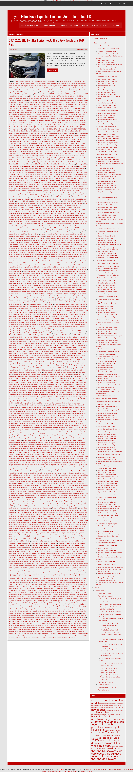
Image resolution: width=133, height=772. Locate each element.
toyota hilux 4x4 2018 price (73, 378)
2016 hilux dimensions (36, 88)
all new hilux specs (80, 193)
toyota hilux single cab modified (42, 493)
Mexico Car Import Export (107, 205)
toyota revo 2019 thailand (17, 547)
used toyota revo (14, 619)
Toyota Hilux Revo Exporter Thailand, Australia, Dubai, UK (51, 16)
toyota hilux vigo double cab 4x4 (30, 516)
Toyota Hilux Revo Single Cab (41, 479)
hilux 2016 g (33, 207)
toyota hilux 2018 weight (17, 347)
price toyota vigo (42, 281)
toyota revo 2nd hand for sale (35, 551)
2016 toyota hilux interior (25, 94)
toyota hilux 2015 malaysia (50, 314)
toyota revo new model (61, 570)
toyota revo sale (37, 578)
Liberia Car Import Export (107, 177)
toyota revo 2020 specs (76, 549)
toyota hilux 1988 (69, 306)
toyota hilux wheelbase (30, 524)
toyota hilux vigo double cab (105, 742)
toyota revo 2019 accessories (47, 543)
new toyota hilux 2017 (66, 269)
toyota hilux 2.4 (49, 308)
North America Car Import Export (108, 212)
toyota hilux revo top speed (17, 485)
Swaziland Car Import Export (108, 147)
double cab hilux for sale (53, 201)
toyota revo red (14, 578)
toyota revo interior (64, 568)
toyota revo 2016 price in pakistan (45, 537)
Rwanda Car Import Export (107, 101)
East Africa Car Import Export (107, 76)
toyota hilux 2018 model (71, 339)
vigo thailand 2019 (75, 631)
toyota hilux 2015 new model (69, 314)
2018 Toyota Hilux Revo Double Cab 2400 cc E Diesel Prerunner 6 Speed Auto (34, 112)
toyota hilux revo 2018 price (65, 444)
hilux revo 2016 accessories (78, 228)
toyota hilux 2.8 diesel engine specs (71, 310)
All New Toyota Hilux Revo (42, 195)
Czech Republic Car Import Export (109, 409)
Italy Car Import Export (106, 472)
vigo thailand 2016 (49, 631)
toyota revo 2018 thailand (17, 543)
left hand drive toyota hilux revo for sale (47, 254)
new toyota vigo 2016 (48, 277)
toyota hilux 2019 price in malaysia (61, 353)
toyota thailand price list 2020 (64, 592)
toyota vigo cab (52, 605)
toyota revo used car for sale (36, 586)
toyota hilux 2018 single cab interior (49, 343)
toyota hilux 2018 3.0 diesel (75, 335)
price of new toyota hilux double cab (57, 279)
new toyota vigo (21, 277)
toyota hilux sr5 (45, 500)
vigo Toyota (22, 634)
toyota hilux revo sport (20, 483)
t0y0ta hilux (60, 298)
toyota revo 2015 (56, 533)
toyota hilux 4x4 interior (30, 384)
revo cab (50, 283)
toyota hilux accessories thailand (66, 388)
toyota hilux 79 (30, 388)
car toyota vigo (60, 199)
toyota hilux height (43, 417)
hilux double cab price (47, 217)
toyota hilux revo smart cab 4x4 (26, 481)
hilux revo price (68, 234)
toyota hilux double (27, 399)
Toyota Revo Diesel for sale (17, 564)
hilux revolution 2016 (37, 240)
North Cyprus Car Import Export (109, 376)
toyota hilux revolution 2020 (66, 491)
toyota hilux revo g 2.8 (75, 465)
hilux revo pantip (45, 234)
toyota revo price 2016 (55, 574)
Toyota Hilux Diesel (59, 395)
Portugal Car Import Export (107, 483)
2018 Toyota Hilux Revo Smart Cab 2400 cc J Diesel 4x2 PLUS (28, 170)
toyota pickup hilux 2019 (37, 528)
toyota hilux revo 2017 (22, 442)
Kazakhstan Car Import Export (108, 266)
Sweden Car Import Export (107, 449)
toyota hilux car (59, 393)
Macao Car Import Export (107, 289)
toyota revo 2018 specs (76, 541)
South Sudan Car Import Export (109, 122)
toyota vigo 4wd (20, 605)
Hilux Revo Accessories (77, 230)
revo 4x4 (23, 283)
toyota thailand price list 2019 (44, 592)
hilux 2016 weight (37, 209)
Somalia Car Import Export (107, 103)
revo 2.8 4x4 (68, 281)
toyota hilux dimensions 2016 (29, 397)
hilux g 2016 (13, 221)
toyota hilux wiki (44, 524)
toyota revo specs (26, 582)
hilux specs (61, 240)
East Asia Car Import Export (106, 278)
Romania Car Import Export (107, 417)
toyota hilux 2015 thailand (49, 316)
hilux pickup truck (67, 226)
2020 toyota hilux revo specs (66, 189)
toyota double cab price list (67, 302)
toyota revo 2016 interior (55, 535)
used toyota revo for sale (64, 619)
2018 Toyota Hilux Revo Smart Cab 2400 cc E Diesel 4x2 (51, 162)
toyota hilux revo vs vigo (23, 489)
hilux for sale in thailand (77, 219)
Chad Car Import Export (106, 60)
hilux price (77, 226)
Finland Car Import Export (107, 436)
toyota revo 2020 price (38, 549)
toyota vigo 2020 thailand (72, 603)
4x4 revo (68, 191)
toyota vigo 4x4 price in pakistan (36, 605)
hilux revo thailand (55, 238)
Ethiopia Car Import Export (107, 88)
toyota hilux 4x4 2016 (64, 376)
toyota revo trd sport (45, 584)
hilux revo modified (20, 234)
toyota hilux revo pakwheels (61, 471)
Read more (52, 70)
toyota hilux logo (53, 421)
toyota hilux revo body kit (68, 458)
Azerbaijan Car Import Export (108, 357)
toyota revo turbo (73, 584)
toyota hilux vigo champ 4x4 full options (50, 514)
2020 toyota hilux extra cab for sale (29, 189)
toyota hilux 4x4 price (20, 386)
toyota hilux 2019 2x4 (75, 347)
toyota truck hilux (80, 592)
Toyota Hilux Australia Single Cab (111, 599)
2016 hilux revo (42, 90)
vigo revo (40, 631)
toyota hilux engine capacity (67, 411)
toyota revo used (21, 586)
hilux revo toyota (67, 238)
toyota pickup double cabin (34, 526)
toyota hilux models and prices (58, 423)
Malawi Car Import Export (107, 92)
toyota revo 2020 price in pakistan (57, 549)
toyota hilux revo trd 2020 (21, 487)
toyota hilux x (54, 524)
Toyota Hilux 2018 (15, 335)
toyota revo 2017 (20, 539)
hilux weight (13, 248)
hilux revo (33, 228)
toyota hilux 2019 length (53, 351)
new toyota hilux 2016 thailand (49, 269)
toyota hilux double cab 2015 (76, 399)
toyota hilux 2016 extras (16, 322)
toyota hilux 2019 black (30, 349)
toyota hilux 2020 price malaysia (60, 368)
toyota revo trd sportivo (59, 584)
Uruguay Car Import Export (107, 255)
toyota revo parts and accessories (47, 572)
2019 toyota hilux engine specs (71, 180)
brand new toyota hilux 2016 (22, 199)
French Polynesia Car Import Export (110, 569)
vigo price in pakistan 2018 (65, 629)
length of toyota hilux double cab (71, 254)
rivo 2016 (24, 298)
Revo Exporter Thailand (100, 25)
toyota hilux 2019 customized (47, 349)
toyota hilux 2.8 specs (61, 312)
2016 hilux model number (97, 701)
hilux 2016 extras (22, 207)
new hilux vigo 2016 (19, 263)
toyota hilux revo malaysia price (51, 469)
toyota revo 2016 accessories (37, 535)
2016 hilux (24, 88)
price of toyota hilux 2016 (77, 279)
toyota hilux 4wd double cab (29, 376)
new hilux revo (26, 261)
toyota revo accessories (50, 553)
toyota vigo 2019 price (45, 601)
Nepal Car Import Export (106, 312)
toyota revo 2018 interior (65, 539)
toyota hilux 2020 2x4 (23, 362)
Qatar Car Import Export (106, 383)
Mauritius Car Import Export (107, 94)
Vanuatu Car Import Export (107, 542)
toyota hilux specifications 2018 (50, 495)
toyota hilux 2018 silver (30, 343)
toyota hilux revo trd (33, 485)
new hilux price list (15, 261)
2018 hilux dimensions (20, 100)
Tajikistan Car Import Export (107, 271)
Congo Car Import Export (106, 62)
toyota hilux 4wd (14, 376)
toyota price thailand (62, 531)
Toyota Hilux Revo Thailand (56, 483)
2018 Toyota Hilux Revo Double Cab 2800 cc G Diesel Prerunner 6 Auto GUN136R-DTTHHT (51, 143)
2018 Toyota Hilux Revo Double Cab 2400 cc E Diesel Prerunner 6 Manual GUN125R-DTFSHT (55, 110)
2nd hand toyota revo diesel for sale (47, 191)
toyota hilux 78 (20, 388)
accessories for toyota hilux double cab (21, 193)
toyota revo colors (23, 559)
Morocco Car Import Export (107, 119)
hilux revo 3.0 (55, 230)
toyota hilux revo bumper (23, 461)
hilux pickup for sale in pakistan (51, 226)
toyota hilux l (18, 421)
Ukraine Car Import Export (107, 426)
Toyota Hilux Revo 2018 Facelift (110, 611)
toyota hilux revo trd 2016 (49, 485)
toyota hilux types (21, 508)
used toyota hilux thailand (60, 617)
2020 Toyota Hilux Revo (49, 189)
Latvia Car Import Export (106, 443)
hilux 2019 (76, 209)
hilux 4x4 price (27, 213)
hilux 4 (50, 211)
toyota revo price (41, 574)
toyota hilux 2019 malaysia (70, 351)
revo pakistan (53, 287)
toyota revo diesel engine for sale (52, 561)
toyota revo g (60, 566)
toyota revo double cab (52, 564)
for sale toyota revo (43, 203)
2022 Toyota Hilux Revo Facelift (110, 607)
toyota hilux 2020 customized (74, 362)
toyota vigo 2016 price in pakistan (54, 596)
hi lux (81, 203)
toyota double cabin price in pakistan (66, 304)
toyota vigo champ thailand (71, 609)
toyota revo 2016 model (71, 535)
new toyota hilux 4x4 (15, 271)
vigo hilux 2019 (43, 627)
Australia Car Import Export (107, 524)
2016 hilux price (31, 90)
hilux (15, 205)
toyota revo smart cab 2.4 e (38, 580)
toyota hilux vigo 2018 (64, 510)
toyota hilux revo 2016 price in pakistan (35, 440)
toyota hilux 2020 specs (62, 370)
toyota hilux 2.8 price (46, 312)
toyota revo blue (73, 555)
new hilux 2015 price (66, 257)
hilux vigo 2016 (71, 244)
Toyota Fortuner (103, 690)
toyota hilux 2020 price (73, 366)
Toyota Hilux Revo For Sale (34, 463)
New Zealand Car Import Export (109, 526)
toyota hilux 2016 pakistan (33, 324)
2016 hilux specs (53, 90)
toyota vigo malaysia (79, 611)
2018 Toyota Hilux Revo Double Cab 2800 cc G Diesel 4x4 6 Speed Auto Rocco (50, 133)
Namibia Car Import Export (107, 140)
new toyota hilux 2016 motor (69, 267)
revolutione (18, 294)
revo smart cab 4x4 (15, 292)
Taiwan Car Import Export (107, 294)
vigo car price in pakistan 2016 (36, 623)
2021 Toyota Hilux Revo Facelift (110, 605)
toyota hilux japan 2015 (52, 419)
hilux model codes (23, 224)
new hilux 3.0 (77, 257)
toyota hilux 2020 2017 (69, 360)
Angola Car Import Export (107, 52)
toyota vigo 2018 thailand (17, 601)
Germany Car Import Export (107, 504)
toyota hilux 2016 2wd (48, 318)
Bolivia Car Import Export (107, 234)
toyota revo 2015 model (69, 533)
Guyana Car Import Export (107, 247)
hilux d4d (49, 215)
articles (96, 41)
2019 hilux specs (70, 178)
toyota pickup (20, 526)
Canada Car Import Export (107, 217)
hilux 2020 (84, 209)
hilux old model (77, 224)
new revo (47, 263)
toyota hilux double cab (41, 399)
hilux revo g (76, 232)
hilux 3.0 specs (26, 211)
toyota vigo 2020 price (33, 603)
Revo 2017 (16, 283)
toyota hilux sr (35, 500)
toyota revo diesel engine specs (74, 561)
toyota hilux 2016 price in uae (36, 327)
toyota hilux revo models (70, 469)
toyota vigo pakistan (15, 613)
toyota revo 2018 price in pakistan (57, 541)
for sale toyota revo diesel (58, 203)
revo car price (13, 285)
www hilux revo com (61, 636)
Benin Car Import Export (106, 157)
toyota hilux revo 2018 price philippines (36, 446)
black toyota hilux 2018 (52, 197)
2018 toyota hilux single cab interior (60, 176)
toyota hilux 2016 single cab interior (51, 329)
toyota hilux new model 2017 (73, 425)
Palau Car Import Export (106, 561)
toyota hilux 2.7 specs (42, 310)
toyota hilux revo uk (55, 487)
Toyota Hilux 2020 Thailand (33, 372)
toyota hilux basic (53, 390)
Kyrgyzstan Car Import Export (108, 268)
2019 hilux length (30, 178)
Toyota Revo (13, 49)
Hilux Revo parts (56, 234)
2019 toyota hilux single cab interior (75, 182)
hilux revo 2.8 (41, 228)
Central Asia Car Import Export (107, 263)
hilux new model (66, 224)
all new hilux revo (67, 193)
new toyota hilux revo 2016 (75, 273)
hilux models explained (45, 224)
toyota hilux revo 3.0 (73, 454)
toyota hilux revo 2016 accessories (50, 438)
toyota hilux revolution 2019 (47, 491)
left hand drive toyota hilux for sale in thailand (50, 252)
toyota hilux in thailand (57, 417)
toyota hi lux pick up (24, 306)
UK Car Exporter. (86, 771)
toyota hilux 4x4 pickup (62, 384)
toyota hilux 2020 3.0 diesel (39, 362)
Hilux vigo (52, 244)
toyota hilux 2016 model (16, 324)
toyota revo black (61, 555)
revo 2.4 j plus (59, 281)
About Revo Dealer (100, 38)
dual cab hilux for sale (16, 203)
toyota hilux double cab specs (43, 407)
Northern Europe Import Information (109, 429)
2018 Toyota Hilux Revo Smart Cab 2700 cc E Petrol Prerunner (39, 172)
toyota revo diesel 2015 (50, 559)
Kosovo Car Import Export (107, 474)
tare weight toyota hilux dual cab (74, 298)
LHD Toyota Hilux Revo (23, 81)
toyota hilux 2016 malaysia (78, 322)
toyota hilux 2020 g (51, 364)
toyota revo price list (57, 576)
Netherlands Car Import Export (108, 513)
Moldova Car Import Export (107, 413)
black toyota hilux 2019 (67, 197)
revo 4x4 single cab (33, 283)
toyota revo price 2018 (70, 574)
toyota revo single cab (66, 578)
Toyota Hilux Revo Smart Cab (110, 677)
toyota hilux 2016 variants (78, 331)
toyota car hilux (53, 302)
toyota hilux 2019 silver (49, 355)
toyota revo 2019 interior (66, 543)
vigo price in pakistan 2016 (47, 629)
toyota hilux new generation (38, 425)
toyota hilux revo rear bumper (69, 475)
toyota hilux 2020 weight (68, 372)
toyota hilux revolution (70, 489)
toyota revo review (25, 578)
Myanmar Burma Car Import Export (110, 336)
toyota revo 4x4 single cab (33, 553)
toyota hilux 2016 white (33, 333)
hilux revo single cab (51, 236)
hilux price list (24, 228)
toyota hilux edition (38, 411)
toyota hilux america (20, 390)
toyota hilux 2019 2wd (60, 347)
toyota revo (73, 531)
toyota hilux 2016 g (31, 322)
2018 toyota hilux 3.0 (35, 102)
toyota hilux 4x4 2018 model (55, 378)
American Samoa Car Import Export (110, 567)
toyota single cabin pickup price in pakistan (68, 588)
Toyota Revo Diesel (36, 559)
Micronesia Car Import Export (107, 545)
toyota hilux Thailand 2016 (59, 502)
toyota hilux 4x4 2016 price (22, 378)
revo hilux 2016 (21, 287)
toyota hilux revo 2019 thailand (68, 450)
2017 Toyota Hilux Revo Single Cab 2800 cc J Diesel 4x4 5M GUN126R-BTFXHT (52, 98)
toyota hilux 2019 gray (37, 351)
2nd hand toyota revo (28, 191)
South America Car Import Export (108, 229)
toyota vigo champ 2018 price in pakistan (30, 607)
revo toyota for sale (68, 292)
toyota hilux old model (31, 428)
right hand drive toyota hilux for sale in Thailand (30, 296)
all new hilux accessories (53, 193)
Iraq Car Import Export (106, 365)
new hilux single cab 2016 (54, 261)
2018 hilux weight (22, 102)
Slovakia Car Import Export (107, 424)
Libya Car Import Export (106, 117)
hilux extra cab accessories (44, 219)
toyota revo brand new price (26, 557)
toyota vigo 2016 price (35, 596)
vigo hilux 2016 (57, 625)
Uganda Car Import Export (107, 107)
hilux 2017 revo (60, 209)
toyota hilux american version (37, 390)
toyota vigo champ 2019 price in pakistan (57, 607)
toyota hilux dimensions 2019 (69, 397)
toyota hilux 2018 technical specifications (38, 345)
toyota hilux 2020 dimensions (18, 364)
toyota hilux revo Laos (64, 467)
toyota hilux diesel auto (73, 395)
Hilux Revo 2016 (62, 228)
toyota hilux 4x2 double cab (48, 376)
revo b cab (43, 283)
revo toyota (34, 292)
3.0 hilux (62, 191)
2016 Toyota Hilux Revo (57, 94)
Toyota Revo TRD (18, 584)
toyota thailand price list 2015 (63, 590)
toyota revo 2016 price (26, 537)
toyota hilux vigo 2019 (79, 510)
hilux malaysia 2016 (76, 221)
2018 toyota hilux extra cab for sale (29, 104)
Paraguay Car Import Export (108, 249)
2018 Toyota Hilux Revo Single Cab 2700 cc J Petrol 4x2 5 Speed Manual (32, 156)
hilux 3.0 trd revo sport (39, 211)
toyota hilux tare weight (58, 500)
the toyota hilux (45, 300)
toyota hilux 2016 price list (55, 327)
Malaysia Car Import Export (107, 333)
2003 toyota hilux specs (26, 83)
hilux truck (16, 244)
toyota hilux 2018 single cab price (73, 343)
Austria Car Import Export (107, 498)
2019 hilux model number (45, 178)
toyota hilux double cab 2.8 (57, 399)
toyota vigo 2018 (43, 598)
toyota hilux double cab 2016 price (43, 401)
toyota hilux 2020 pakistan (56, 366)
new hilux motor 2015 (68, 259)
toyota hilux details (47, 395)
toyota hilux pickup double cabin (32, 430)
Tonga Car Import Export (106, 578)
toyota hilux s (80, 491)
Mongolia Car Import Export (107, 292)
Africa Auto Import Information (105, 46)
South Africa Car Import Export (108, 145)
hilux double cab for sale (31, 217)
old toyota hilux (71, 277)
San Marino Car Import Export (108, 485)
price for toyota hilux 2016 (23, 279)
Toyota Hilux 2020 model (40, 366)
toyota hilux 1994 (26, 308)
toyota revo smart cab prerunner (58, 580)
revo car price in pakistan (26, 285)
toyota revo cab (61, 557)
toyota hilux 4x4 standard (72, 386)
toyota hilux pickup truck (63, 432)
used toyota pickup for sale (77, 617)
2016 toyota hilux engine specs (62, 92)
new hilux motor (55, 259)
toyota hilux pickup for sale (52, 430)
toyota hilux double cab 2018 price (66, 401)
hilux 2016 (70, 205)
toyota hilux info (70, 417)
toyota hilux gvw (31, 417)
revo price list (19, 290)
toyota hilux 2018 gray (21, 339)
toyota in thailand (64, 524)
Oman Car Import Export (106, 378)
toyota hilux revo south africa (63, 481)
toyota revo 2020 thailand (17, 551)
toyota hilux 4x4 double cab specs (64, 382)
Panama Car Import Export (107, 209)
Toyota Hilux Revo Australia (35, 458)
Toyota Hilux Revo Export (108, 670)
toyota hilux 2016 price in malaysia (69, 324)
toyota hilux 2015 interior (33, 314)
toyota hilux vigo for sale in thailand (75, 516)
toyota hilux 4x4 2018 (39, 378)
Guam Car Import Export (106, 548)
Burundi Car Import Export (107, 79)
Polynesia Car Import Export (106, 564)
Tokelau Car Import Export (107, 576)
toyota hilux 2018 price (26, 341)
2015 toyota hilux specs (78, 86)
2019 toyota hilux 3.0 (21, 180)
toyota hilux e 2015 (58, 409)
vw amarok (51, 634)
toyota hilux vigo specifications (70, 520)
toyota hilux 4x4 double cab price (42, 382)
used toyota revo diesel (27, 619)
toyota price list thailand (47, 531)
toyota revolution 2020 (46, 588)
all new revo (13, 195)
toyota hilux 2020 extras (36, 364)
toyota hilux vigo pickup (72, 518)
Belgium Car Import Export (107, 500)
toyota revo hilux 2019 (35, 568)
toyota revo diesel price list (35, 564)
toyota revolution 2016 (77, 586)
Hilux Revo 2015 (51, 228)
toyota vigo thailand (22, 615)
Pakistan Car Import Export (107, 315)
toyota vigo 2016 (22, 596)
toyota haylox (13, 306)
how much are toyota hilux (50, 248)
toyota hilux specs (31, 498)
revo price (71, 287)
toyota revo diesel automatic (67, 559)
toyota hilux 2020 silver (79, 368)
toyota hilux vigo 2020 (16, 512)
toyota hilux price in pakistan (53, 434)
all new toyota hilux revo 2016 (61, 195)
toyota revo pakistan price (26, 572)
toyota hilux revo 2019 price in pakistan (25, 450)
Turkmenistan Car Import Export (109, 273)
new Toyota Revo (72, 275)
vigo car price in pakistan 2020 (19, 625)
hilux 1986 (27, 205)
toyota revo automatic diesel (47, 555)
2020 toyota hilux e (65, 187)
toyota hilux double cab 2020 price (35, 403)
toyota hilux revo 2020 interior (49, 452)
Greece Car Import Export (107, 470)
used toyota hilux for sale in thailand (20, 617)
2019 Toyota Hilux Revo (36, 182)
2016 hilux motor (20, 90)
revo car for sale (68, 283)
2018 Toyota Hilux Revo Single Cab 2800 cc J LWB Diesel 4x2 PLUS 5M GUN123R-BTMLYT (38, 160)
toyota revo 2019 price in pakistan (57, 545)
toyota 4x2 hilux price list (21, 302)
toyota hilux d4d (19, 395)
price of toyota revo (15, 281)
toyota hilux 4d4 (78, 374)
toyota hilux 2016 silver (31, 329)
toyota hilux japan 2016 (68, 419)
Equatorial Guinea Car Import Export (110, 67)
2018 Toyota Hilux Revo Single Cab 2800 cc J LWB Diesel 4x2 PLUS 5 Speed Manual (58, 158)
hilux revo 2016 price (32, 230)
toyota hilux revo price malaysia (31, 475)
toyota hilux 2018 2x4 (59, 335)
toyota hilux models (42, 423)
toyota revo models (47, 570)
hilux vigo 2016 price (117, 714)
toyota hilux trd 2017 (58, 504)
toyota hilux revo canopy (40, 461)
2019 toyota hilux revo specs (54, 182)
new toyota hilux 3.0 (80, 269)
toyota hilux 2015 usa (65, 316)
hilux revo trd (77, 238)
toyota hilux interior (23, 419)
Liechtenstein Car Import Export (109, 506)
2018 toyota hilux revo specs (39, 176)
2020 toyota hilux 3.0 (32, 187)
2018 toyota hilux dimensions (52, 102)
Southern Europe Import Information (109, 454)
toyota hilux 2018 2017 (28, 335)
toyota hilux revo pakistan (43, 471)
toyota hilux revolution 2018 (29, 491)
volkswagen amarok (40, 634)
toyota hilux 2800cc (19, 374)
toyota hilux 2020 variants (51, 372)
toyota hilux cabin (34, 393)
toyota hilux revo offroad (26, 471)
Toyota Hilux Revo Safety (108, 673)
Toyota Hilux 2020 (55, 360)
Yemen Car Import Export (106, 396)
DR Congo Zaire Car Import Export (110, 65)
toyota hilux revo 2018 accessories (24, 444)
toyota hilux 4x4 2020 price (22, 382)
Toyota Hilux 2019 (31, 347)
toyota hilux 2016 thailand (60, 331)
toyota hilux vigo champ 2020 (27, 514)
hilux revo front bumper (64, 232)
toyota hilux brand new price (69, 390)
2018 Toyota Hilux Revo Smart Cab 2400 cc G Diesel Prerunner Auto (63, 168)
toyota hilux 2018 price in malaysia (45, 341)
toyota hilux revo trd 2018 (66, 485)
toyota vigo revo (58, 613)
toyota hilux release (70, 434)
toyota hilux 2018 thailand (60, 345)
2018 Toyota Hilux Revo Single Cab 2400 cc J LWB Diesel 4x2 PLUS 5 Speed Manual (48, 149)
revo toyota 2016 (44, 292)
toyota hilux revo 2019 (22, 448)
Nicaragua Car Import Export (108, 207)
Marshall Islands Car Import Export (110, 552)
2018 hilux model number (64, 100)
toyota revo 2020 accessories (47, 547)
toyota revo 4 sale (71, 551)
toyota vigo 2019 (31, 601)
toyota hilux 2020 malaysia (22, 366)
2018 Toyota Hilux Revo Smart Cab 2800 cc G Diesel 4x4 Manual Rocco (44, 174)
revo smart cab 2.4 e (65, 290)
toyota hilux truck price (62, 506)
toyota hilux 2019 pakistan (25, 353)
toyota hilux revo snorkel (45, 481)
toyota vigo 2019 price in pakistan (63, 601)
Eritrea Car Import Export (106, 85)
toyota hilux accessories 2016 (45, 388)
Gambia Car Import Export (107, 168)
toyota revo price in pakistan (41, 576)
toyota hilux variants (44, 508)
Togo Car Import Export (106, 192)
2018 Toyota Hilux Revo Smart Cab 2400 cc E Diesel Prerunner (55, 164)
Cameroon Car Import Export (108, 54)
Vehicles (85, 25)
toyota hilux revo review (23, 477)
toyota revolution (63, 586)
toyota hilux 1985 (57, 306)
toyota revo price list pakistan (73, 576)
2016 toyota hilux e (45, 92)
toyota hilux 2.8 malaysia (31, 312)
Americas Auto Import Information (106, 195)
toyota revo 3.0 (50, 551)
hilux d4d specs (58, 215)
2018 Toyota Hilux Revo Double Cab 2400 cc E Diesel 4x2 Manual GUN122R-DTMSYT (48, 106)
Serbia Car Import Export (106, 487)
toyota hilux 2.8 (55, 310)
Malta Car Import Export (106, 479)
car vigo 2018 (79, 199)
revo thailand (26, 292)
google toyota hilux (73, 203)
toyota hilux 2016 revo (16, 329)
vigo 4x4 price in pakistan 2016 (33, 621)
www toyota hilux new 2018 (18, 638)
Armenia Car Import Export (107, 354)
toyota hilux (47, 306)
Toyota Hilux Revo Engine (17, 463)
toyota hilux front (29, 415)
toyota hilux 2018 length (37, 339)
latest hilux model (33, 250)
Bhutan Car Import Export (107, 304)
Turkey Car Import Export (106, 389)
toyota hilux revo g (61, 465)
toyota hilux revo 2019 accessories (41, 448)
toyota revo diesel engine (33, 561)
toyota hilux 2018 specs (16, 345)
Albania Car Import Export (107, 457)
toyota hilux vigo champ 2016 (47, 512)
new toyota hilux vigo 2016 (34, 275)
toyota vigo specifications (72, 613)
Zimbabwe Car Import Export (108, 151)
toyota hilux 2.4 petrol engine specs (66, 308)
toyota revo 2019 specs (76, 545)
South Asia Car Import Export (107, 297)
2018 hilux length (49, 100)
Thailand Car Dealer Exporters (95, 770)
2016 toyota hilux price (41, 94)
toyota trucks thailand (30, 594)
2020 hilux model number (60, 184)
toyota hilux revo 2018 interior (45, 444)
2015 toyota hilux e (26, 86)
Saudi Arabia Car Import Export (109, 385)
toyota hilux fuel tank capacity (44, 415)
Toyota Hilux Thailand (26, 502)
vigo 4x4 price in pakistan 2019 (74, 621)
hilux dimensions (68, 215)
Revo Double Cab (68, 285)
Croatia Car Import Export (107, 466)
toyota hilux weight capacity (55, 522)
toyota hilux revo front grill (46, 465)
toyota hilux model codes (27, 423)
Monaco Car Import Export (107, 511)
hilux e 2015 (18, 219)
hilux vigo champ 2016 (40, 246)
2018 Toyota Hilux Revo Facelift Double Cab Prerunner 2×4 (111, 634)
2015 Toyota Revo (15, 88)
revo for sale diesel (80, 285)
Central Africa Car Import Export (108, 49)
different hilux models (38, 201)
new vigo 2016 (61, 277)
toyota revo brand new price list (45, 557)
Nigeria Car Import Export (107, 185)
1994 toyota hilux (65, 81)
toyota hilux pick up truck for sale (76, 428)
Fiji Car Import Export (105, 532)
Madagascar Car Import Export (109, 136)
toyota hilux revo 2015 (49, 436)
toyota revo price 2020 (23, 576)
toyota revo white (51, 586)
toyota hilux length (42, 421)
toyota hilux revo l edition (48, 467)
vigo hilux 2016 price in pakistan (73, 625)
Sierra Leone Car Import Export (108, 190)
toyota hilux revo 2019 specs (48, 450)
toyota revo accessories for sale (68, 553)
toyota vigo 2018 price (57, 598)
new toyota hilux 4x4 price (31, 271)
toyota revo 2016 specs (63, 537)
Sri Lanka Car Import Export (107, 317)
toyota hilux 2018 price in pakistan (68, 341)
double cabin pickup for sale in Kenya (74, 201)
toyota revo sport (38, 582)
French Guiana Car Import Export (109, 245)
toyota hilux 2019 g (23, 351)
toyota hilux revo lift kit (79, 467)
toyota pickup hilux (49, 526)
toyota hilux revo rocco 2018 (58, 477)
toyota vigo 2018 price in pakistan (76, 598)
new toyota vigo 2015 (34, 277)
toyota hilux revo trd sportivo (39, 487)
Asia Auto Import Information (105, 260)
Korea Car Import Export (106, 287)
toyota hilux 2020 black (56, 362)
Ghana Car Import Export (106, 170)
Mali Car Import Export (106, 179)
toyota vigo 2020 (20, 603)
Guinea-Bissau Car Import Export (109, 174)
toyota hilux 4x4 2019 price (46, 380)
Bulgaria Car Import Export (107, 406)
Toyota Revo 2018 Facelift (69, 25)
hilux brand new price (69, 213)
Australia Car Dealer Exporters (117, 770)
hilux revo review (38, 236)
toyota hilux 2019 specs (34, 357)
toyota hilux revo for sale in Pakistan (25, 465)
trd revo (57, 615)
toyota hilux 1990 (80, 306)
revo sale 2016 (29, 290)
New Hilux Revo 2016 (39, 261)
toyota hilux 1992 (14, 308)
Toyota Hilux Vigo (57, 508)
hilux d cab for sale (39, 215)
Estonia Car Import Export (107, 434)
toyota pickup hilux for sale (71, 528)
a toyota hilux (76, 191)
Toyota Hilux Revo (49, 25)
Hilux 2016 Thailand (24, 209)
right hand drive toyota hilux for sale (50, 294)
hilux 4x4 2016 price (67, 211)
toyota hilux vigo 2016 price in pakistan (28, 510)
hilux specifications (51, 240)
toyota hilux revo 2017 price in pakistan (61, 442)
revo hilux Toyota (42, 287)
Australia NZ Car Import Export (107, 521)
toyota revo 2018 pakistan (22, 541)
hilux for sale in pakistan (61, 219)
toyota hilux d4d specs (33, 395)
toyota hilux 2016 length (61, 322)
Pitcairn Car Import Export (107, 571)
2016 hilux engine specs (51, 88)
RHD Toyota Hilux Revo (30, 294)
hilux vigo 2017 (18, 246)
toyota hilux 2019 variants (23, 360)
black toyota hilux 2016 (36, 197)
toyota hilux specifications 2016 (29, 495)
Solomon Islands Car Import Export (110, 540)
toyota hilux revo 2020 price (68, 452)
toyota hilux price (22, 434)
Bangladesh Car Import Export (108, 302)
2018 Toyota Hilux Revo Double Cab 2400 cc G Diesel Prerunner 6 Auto (49, 121)
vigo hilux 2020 (75, 627)
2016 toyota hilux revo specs (74, 94)
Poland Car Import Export (107, 415)
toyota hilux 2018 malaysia (54, 339)
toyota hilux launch (29, 421)
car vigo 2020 (20, 201)
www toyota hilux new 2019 (37, 638)
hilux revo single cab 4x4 (67, 236)
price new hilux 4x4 (38, 279)
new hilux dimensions (28, 259)
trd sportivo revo (65, 615)
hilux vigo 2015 (61, 244)
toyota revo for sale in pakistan (46, 566)
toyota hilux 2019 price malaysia (30, 355)
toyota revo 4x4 (82, 551)
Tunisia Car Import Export (107, 126)
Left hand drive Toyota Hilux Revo (23, 254)
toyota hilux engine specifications (27, 413)
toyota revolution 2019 (31, 588)
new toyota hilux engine (48, 271)
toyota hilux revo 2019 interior (62, 448)
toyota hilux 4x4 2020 (63, 380)
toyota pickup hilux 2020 (54, 528)
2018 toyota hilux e (69, 102)
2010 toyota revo (64, 83)
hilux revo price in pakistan (24, 236)
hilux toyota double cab (41, 242)
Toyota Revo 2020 (32, 547)
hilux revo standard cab (40, 238)
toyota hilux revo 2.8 (19, 436)
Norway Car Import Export (107, 447)
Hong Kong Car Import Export (108, 283)
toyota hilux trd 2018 (72, 504)
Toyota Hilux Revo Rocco (40, 477)
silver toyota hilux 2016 (47, 298)
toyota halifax (82, 304)
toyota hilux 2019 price (42, 353)
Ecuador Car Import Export (107, 242)
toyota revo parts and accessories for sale (71, 572)
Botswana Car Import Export (108, 132)
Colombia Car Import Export (107, 240)
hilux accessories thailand (53, 213)
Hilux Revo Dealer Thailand (30, 25)
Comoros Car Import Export (107, 81)
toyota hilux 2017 (46, 333)
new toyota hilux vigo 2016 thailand (55, 275)
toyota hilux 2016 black (20, 320)
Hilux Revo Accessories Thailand (19, 232)
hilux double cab (80, 215)
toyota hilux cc (69, 393)
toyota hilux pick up (59, 428)
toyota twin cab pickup (45, 594)
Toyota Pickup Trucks (104, 593)
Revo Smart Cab (53, 290)
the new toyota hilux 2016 (31, 300)
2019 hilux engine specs (16, 178)
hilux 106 (20, 205)
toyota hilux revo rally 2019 (50, 475)
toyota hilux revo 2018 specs (59, 446)
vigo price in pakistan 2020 (27, 631)
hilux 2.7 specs (43, 205)
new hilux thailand (69, 261)
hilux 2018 (69, 209)
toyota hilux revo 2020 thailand (56, 454)
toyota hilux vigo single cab (50, 520)
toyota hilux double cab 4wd (56, 403)
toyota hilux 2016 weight (17, 333)
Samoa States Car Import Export (109, 573)
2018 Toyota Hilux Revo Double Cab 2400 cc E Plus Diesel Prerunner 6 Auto (56, 114)
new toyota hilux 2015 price (56, 265)
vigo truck (30, 634)
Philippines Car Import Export (108, 338)
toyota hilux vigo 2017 (49, 510)
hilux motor (57, 224)
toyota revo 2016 (21, 535)
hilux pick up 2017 (21, 226)
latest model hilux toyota (47, 250)
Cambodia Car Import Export (108, 327)
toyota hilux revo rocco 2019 (22, 479)
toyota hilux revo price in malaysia (40, 473)
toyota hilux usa (32, 508)
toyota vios (50, 615)
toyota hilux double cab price (54, 405)
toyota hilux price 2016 (36, 434)
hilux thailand (81, 240)
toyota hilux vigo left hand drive (54, 518)
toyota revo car (72, 557)
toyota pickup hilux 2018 (21, 528)
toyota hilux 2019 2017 (45, 347)
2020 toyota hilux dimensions (49, 187)
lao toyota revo (22, 250)
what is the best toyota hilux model (24, 636)
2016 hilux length (65, 88)
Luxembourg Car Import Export (108, 508)
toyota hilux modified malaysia (18, 425)
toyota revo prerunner (28, 574)
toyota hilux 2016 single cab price (74, 329)
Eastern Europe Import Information (108, 401)
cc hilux (28, 201)
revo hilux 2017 (31, 287)
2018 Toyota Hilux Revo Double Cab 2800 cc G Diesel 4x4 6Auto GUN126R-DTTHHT (46, 137)
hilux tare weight (71, 240)
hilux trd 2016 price (67, 242)
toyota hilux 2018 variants (78, 345)
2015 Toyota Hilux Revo (41, 86)
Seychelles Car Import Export (108, 143)
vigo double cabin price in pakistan (40, 625)
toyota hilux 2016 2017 (33, 318)
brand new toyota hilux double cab (43, 199)
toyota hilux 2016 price (50, 324)
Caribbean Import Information (107, 198)
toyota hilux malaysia (67, 421)
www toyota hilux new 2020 (56, 638)
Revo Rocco (116, 25)
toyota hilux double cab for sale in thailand (30, 405)
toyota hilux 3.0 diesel (33, 374)
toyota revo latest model (78, 568)
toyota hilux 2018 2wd (44, 335)
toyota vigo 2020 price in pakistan (52, 603)
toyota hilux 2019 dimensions (67, 349)
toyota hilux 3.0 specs (48, 374)
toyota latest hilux (77, 524)
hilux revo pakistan (33, 234)
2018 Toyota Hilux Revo (49, 104)
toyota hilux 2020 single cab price (43, 370)
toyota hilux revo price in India (18, 473)
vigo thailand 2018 (62, 631)
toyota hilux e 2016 (71, 409)
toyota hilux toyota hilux (29, 504)
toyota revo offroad (75, 570)
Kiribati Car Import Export (107, 550)
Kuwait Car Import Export (107, 372)
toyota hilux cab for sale (19, 393)
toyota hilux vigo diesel (71, 514)
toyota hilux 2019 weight (41, 360)
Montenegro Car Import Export (108, 481)
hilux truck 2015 (25, 244)
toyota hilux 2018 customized (34, 337)
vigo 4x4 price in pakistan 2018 (54, 621)
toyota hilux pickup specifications (43, 432)
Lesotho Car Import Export (107, 134)
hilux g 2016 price (23, 221)
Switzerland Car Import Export (108, 515)
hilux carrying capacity (19, 215)
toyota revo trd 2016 (31, 584)
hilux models (33, 224)
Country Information (100, 43)
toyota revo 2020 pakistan (22, 549)
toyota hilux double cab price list (74, 405)
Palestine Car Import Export (107, 380)
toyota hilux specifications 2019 (71, 495)
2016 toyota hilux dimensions (29, 92)
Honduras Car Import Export (108, 203)
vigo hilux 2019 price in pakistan (58, 627)
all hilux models (40, 193)
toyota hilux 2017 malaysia (61, 333)
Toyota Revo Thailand (64, 582)
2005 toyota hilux (40, 83)
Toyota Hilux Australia (105, 596)
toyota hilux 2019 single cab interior (68, 355)
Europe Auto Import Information (106, 399)
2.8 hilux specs (13, 83)
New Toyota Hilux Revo (58, 273)
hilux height (42, 221)
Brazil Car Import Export (106, 236)
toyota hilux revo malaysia (32, 469)
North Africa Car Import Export (107, 110)
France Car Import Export (107, 502)
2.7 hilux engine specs (78, 81)
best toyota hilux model (20, 197)
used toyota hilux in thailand (42, 617)
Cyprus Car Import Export (107, 361)
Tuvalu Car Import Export (106, 580)
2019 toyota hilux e (54, 180)
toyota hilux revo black (52, 458)
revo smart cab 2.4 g (79, 290)
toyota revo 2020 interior (66, 547)
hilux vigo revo (80, 246)
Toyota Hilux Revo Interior (31, 467)
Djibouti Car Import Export (107, 83)
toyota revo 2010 (32, 533)
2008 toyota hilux (52, 83)
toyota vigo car (62, 605)
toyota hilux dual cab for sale (41, 409)
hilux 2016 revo (72, 207)
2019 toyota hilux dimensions (37, 180)
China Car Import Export (106, 281)
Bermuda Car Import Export (107, 215)
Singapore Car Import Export (108, 340)
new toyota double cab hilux (70, 263)
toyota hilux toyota (15, 504)
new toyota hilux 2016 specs (29, 269)
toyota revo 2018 (32, 539)
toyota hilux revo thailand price (76, 483)
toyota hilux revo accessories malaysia (67, 456)
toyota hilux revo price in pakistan (62, 473)
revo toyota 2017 (56, 292)
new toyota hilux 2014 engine (22, 265)
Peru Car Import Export (106, 251)
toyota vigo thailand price (38, 615)
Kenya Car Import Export (106, 90)
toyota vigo (56, 594)
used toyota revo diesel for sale (46, 619)
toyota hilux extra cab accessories (50, 413)
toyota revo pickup (15, 574)
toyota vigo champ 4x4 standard (30, 609)
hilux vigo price (52, 246)
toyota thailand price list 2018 (24, 592)
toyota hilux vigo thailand (24, 522)
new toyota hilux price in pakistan (39, 273)
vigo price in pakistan (31, 629)
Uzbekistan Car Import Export (108, 275)
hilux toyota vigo (54, 242)
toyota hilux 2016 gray (45, 322)
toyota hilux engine (51, 411)
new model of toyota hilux (35, 263)
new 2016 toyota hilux (44, 257)
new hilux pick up (81, 259)
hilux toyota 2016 (27, 242)
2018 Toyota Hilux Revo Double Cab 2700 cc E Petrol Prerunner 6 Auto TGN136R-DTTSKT (54, 129)
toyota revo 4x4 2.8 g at (16, 553)
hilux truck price (36, 244)
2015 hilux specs (14, 86)
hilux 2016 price (42, 207)
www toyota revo (71, 638)
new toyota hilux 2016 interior (30, 267)
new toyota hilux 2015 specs (75, 265)
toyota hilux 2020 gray (65, 364)
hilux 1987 (35, 205)
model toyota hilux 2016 (29, 257)
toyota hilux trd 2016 (44, 504)
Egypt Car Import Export (106, 115)
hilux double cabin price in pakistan (66, 217)
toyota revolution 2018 (16, 588)
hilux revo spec (17, 238)
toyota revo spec (74, 580)
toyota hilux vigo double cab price (52, 516)
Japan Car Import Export (106, 285)
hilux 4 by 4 (56, 211)
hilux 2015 (62, 205)
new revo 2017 (55, 263)
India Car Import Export (106, 306)
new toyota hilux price (20, 273)
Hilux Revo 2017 (45, 230)
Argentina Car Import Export (108, 232)
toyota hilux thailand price (77, 502)
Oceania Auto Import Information (106, 518)
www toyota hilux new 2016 (78, 636)
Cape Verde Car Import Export (108, 161)
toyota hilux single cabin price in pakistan (66, 493)
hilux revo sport (27, 238)
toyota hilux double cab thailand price (66, 407)
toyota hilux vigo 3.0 (30, 512)
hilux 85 (42, 213)
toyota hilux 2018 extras (71, 337)
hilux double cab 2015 (16, 217)
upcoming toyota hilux (79, 615)
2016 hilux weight (65, 90)
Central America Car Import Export (109, 200)
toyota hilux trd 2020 (21, 506)
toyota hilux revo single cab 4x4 (61, 479)
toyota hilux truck (48, 506)
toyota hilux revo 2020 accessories (28, 452)
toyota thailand (21, 590)
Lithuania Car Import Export (107, 445)
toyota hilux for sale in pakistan (71, 413)
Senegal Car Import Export (107, 187)
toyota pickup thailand (32, 531)
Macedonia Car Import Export (108, 477)
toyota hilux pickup (15, 430)
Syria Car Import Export (106, 387)
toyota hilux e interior (24, 411)
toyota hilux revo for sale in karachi (55, 463)
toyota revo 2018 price (38, 541)
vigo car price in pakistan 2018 (57, 623)
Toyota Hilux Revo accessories (44, 456)
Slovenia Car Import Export (107, 490)
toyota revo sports (51, 582)
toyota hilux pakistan (45, 428)
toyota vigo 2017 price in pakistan (27, 598)
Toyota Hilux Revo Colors (57, 461)
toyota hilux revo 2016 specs (58, 440)
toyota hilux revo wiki (38, 489)
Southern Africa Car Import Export (108, 129)
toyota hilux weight (39, 522)
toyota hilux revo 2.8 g (34, 436)
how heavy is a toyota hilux (32, 248)
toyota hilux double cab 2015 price (20, 401)
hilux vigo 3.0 (27, 246)
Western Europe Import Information (109, 495)
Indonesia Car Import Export (107, 329)
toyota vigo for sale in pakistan (30, 611)
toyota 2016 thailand (69, 300)
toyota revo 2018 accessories (47, 539)
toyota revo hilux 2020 (50, 568)
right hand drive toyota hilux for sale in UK (60, 296)
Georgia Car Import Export (107, 363)
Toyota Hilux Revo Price (78, 471)
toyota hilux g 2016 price (63, 415)
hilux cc (30, 215)
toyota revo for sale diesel (27, 566)
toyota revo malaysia (15, 570)
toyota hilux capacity (47, 393)
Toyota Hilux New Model (55, 425)
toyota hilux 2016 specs (16, 331)
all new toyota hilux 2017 (25, 195)
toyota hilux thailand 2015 (41, 502)
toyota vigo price (28, 613)
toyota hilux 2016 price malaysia (75, 327)
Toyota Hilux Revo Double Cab (75, 461)
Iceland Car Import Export (107, 438)
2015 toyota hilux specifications (59, 86)
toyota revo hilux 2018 (20, 568)
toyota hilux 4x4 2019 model (28, 380)
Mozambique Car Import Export (109, 138)
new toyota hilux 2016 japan (50, 267)
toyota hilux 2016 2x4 (63, 318)
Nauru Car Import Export (106, 555)
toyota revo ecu (65, 564)
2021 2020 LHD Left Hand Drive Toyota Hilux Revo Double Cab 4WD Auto (46, 42)
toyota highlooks (37, 306)
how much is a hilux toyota (68, 248)
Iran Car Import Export (106, 308)
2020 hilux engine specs (31, 184)
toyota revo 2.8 (22, 533)
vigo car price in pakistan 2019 (77, 623)
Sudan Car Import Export (106, 124)
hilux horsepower (51, 221)
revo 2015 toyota (78, 281)
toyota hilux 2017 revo (78, 333)
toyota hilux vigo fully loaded (18, 518)
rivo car (30, 298)
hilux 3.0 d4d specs (15, 211)
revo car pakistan (79, 283)
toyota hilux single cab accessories (20, 493)
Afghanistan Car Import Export (108, 299)
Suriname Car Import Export (107, 253)
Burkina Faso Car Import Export (109, 159)
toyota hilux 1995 (38, 308)
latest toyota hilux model (63, 250)
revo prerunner (63, 287)
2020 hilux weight (19, 187)
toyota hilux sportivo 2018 (63, 498)
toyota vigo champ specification (52, 609)
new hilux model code (42, 259)
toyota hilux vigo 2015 (71, 508)
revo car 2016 (58, 283)
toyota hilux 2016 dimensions (58, 320)
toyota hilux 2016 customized (38, 320)
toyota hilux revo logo (16, 469)
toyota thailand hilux (33, 590)
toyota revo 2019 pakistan (22, 545)
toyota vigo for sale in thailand (50, 611)
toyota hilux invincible (37, 419)
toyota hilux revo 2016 (31, 438)
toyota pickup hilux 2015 (64, 526)
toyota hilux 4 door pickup (64, 374)
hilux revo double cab (37, 232)
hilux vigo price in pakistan (66, 246)
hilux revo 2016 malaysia (17, 230)
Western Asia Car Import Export (108, 352)
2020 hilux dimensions (16, 184)
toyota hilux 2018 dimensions (53, 337)
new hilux (55, 257)
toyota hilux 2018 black (16, 337)
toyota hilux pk (76, 432)
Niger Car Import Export (106, 183)
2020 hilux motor (74, 184)
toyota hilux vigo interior (36, 518)
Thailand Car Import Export (107, 342)
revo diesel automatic (42, 285)
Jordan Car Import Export (106, 370)
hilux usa (45, 244)
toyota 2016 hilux (56, 300)
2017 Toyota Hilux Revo (47, 96)
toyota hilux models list (76, 423)
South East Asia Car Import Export (108, 320)
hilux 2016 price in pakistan (57, 207)
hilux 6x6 (36, 213)
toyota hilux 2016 (19, 318)
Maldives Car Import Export (107, 310)
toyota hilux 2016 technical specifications (38, 331)
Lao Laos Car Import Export (107, 331)
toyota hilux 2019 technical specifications (56, 357)
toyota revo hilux (70, 566)
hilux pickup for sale (34, 226)
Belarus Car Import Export (107, 404)
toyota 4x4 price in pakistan (38, 302)
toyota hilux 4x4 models (46, 384)
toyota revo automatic (30, 555)
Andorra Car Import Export (107, 459)
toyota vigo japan (66, 611)
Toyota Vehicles (100, 590)
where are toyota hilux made (45, 636)
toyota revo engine (77, 564)
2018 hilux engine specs (35, 100)
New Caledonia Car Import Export (109, 534)
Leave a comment (82, 49)
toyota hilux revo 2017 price (39, 442)
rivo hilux (37, 298)
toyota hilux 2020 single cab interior (20, 370)
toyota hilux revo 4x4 (27, 456)
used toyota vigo (78, 619)
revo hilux (12, 287)
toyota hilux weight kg (72, 522)
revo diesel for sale (56, 285)
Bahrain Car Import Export (107, 359)
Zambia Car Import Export (107, 149)
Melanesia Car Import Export (106, 529)
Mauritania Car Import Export (108, 181)
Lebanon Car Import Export (107, 374)
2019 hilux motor (59, 178)
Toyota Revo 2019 (32, 543)
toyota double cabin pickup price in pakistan (39, 304)
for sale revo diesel (30, 203)
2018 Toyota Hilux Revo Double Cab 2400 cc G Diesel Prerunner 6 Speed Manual (55, 125)
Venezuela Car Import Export (108, 258)
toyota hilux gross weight (17, 417)
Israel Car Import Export (106, 367)
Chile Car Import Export (106, 238)
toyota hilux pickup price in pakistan (20, 432)
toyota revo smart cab (22, 580)
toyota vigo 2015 (66, 594)
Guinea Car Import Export (107, 172)
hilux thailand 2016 (15, 242)
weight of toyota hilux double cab (66, 634)
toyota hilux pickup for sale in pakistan (73, 430)
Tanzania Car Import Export (107, 105)
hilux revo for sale (51, 232)
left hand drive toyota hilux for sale (24, 252)
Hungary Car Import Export (107, 411)
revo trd (77, 292)
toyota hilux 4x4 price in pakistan (38, 386)
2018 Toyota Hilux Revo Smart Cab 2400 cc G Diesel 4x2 (59, 166)
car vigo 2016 (69, 199)
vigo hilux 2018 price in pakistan (26, 627)
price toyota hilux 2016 (29, 281)
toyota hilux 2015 (74, 312)
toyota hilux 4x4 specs (56, 386)
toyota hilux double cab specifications (21, 407)
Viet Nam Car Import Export (107, 349)
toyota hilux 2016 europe (76, 320)
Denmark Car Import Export (107, 432)
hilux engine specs (29, 219)
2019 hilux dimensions (80, 176)
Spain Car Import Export (106, 492)
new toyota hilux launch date (65, 271)
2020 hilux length (45, 184)
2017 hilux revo (34, 96)
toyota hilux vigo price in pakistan (30, 520)
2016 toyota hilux (76, 90)
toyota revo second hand (51, 578)
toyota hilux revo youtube (54, 489)
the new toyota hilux (15, 300)
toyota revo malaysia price (31, 570)
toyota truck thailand (15, 594)
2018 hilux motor (78, 100)
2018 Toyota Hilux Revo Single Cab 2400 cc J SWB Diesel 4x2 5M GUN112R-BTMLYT (57, 154)
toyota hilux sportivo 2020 (21, 500)
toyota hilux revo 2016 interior (71, 438)
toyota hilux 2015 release (32, 316)
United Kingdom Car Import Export (110, 451)
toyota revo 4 (60, 551)
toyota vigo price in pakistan (43, 613)
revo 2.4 (51, 281)
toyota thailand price (47, 590)
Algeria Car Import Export (107, 113)
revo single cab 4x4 (41, 290)
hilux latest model (63, 221)
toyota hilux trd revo (35, 506)
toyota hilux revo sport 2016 (38, 483)
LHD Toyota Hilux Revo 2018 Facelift (43, 81)
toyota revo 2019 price (38, 545)
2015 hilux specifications (78, 83)
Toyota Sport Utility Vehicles (106, 687)
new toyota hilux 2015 (39, 265)
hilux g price (33, 221)
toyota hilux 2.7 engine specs (25, 310)
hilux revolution (25, 240)
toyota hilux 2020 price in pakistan (39, 368)
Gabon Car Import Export (106, 69)
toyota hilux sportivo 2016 (46, 498)
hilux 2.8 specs (54, 205)
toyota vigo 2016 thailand (74, 596)
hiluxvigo (20, 248)
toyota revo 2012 (44, 533)
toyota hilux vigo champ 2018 (66, 512)
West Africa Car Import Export (107, 154)
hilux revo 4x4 (64, 230)
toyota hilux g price (78, 415)
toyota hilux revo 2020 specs (36, 454)
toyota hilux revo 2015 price (65, 436)
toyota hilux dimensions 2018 (49, 397)
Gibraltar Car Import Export (107, 468)
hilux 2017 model (49, 209)
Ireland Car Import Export (107, 440)
